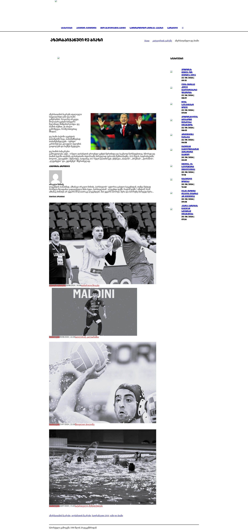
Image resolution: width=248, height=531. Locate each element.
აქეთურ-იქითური (57, 285)
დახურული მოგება (90, 285)
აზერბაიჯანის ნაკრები (59, 515)
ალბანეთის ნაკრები (81, 515)
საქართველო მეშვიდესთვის (89, 506)
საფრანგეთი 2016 (100, 515)
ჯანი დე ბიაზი (116, 515)
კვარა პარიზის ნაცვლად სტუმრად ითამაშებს (189, 209)
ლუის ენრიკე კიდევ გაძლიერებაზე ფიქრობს (189, 88)
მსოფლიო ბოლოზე (84, 424)
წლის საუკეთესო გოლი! (187, 105)
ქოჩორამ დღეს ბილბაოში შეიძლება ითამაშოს (189, 120)
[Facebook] (193, 527)
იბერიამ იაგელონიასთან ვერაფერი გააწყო (190, 150)
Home (146, 41)
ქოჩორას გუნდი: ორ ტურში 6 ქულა (188, 72)
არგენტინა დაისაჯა (187, 135)
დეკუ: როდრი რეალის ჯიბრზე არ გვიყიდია (189, 194)
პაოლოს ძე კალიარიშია (87, 337)
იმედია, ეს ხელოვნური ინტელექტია (188, 167)
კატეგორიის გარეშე (162, 41)
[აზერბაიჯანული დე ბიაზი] (102, 83)
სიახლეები (54, 337)
